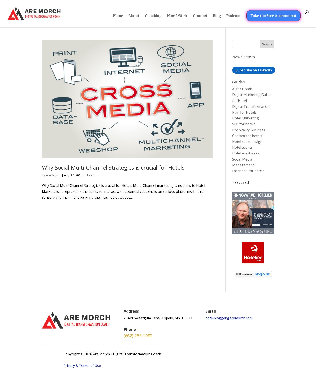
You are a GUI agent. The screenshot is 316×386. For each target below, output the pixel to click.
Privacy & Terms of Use (82, 365)
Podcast (233, 16)
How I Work (177, 16)
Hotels (90, 175)
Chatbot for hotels (247, 135)
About (134, 16)
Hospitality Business (248, 130)
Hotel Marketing (245, 118)
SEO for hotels (243, 124)
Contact (200, 16)
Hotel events (242, 147)
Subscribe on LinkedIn (253, 70)
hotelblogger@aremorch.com (229, 318)
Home (118, 16)
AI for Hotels (242, 88)
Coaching (153, 16)
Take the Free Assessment (273, 16)
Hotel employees (245, 153)
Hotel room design (247, 141)
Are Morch (53, 175)
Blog (217, 16)
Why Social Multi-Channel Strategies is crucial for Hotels (113, 167)
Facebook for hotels (248, 170)
